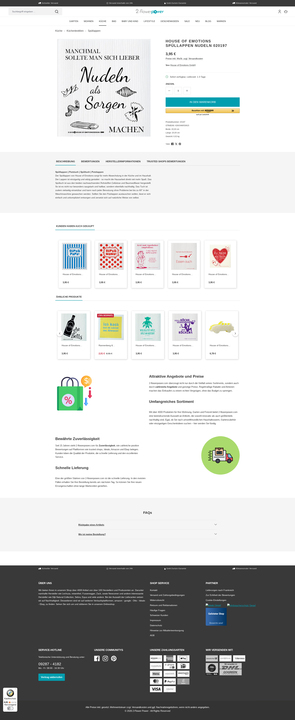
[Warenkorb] (286, 11)
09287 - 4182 (49, 664)
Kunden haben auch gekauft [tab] (75, 226)
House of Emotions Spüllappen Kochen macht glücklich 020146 (182, 274)
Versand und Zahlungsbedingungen (167, 595)
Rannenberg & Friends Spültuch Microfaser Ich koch (111, 345)
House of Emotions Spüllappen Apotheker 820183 (147, 274)
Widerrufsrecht (157, 600)
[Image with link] (100, 393)
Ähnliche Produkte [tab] (69, 296)
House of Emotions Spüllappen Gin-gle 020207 (72, 345)
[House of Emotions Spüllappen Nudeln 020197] (104, 88)
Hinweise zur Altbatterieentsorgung (167, 630)
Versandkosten (139, 707)
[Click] (150, 11)
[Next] (235, 333)
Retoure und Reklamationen (163, 605)
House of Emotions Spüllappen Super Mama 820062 (111, 274)
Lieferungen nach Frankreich (220, 590)
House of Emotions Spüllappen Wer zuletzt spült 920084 (148, 345)
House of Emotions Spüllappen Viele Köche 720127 (185, 345)
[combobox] (29, 11)
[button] (203, 112)
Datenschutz (156, 625)
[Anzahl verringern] (169, 90)
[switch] (10, 708)
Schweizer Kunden (159, 615)
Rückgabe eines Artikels (93, 524)
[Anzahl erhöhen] (187, 90)
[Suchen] (56, 11)
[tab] (65, 161)
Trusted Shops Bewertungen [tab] (166, 161)
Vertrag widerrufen (53, 677)
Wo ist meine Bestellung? (94, 534)
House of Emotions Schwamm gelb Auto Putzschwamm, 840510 (220, 345)
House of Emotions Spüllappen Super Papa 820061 (75, 274)
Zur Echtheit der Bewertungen (220, 595)
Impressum (155, 620)
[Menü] (15, 689)
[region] (104, 88)
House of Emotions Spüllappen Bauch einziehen (219, 274)
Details (186, 267)
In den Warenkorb (203, 102)
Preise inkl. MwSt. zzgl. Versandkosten (184, 58)
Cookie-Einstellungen (216, 600)
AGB (152, 635)
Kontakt (153, 590)
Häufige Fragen (157, 610)
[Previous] (60, 333)
